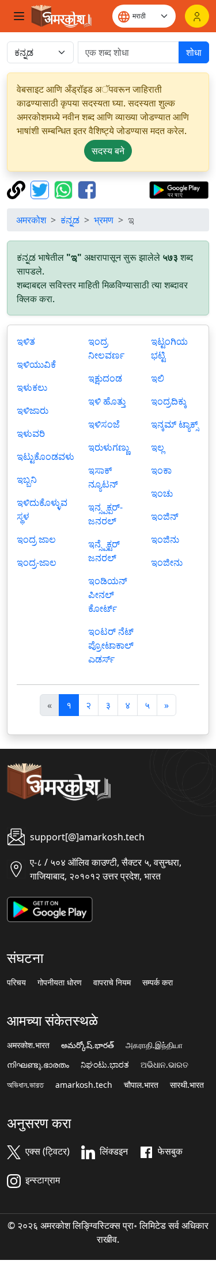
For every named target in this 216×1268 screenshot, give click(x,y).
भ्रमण (103, 220)
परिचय (16, 982)
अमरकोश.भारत (28, 1045)
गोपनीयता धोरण (59, 982)
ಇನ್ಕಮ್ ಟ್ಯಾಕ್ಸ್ (174, 424)
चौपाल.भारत (141, 1085)
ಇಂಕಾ (161, 470)
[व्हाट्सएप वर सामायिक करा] (64, 188)
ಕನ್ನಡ (69, 220)
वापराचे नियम (112, 982)
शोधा (194, 52)
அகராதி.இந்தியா (154, 1045)
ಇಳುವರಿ (31, 433)
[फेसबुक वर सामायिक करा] (87, 188)
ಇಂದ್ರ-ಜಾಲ (36, 562)
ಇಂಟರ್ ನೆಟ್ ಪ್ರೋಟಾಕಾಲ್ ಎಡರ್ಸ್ (111, 645)
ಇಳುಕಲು (32, 387)
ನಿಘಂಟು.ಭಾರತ (105, 1065)
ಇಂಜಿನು (165, 539)
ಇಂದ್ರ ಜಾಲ (36, 539)
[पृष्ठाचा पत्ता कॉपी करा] (17, 188)
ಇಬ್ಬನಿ (27, 479)
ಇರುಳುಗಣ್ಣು (108, 447)
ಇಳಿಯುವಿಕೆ (36, 364)
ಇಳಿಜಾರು (32, 410)
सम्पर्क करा (157, 982)
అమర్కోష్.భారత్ (87, 1045)
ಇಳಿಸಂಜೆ (104, 424)
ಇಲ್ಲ (157, 447)
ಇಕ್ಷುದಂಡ (105, 378)
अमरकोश (31, 220)
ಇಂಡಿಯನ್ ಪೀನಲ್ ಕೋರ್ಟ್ (107, 594)
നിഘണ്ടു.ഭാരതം (38, 1065)
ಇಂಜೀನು (167, 562)
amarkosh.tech (83, 1085)
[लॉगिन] (197, 16)
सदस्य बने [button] (108, 150)
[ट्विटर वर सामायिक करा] (41, 188)
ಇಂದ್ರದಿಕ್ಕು (169, 401)
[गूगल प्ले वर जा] (179, 188)
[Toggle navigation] (19, 16)
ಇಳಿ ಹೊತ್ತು (107, 401)
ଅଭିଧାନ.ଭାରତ (164, 1065)
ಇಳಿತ (26, 341)
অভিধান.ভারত (25, 1085)
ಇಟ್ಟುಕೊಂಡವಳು (45, 456)
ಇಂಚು (162, 493)
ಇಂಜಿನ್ (165, 516)
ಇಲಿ (157, 378)
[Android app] (50, 908)
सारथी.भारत (187, 1085)
